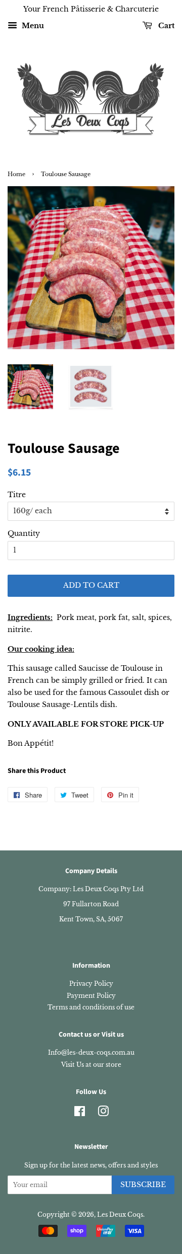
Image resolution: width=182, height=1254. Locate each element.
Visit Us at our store (91, 1064)
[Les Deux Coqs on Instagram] (103, 1113)
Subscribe (143, 1184)
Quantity (24, 533)
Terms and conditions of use (91, 1007)
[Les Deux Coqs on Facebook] (79, 1113)
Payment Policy (91, 995)
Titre (17, 494)
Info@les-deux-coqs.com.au (91, 1052)
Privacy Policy (91, 983)
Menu (32, 25)
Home (16, 174)
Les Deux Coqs (120, 1214)
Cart (165, 25)
